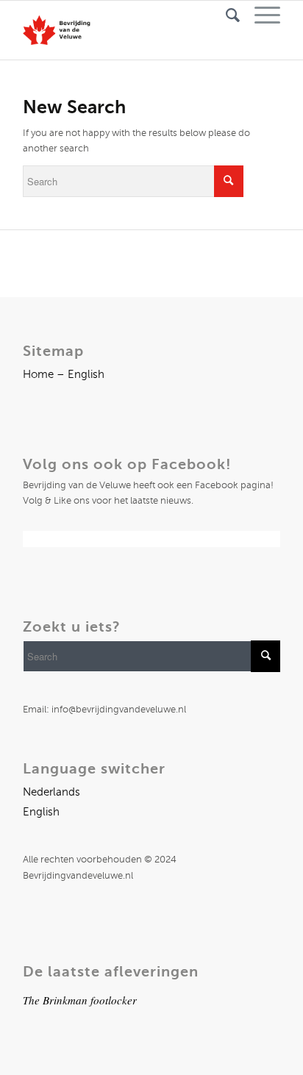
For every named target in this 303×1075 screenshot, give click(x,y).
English (41, 812)
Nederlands (51, 792)
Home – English (63, 374)
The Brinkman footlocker (80, 1000)
